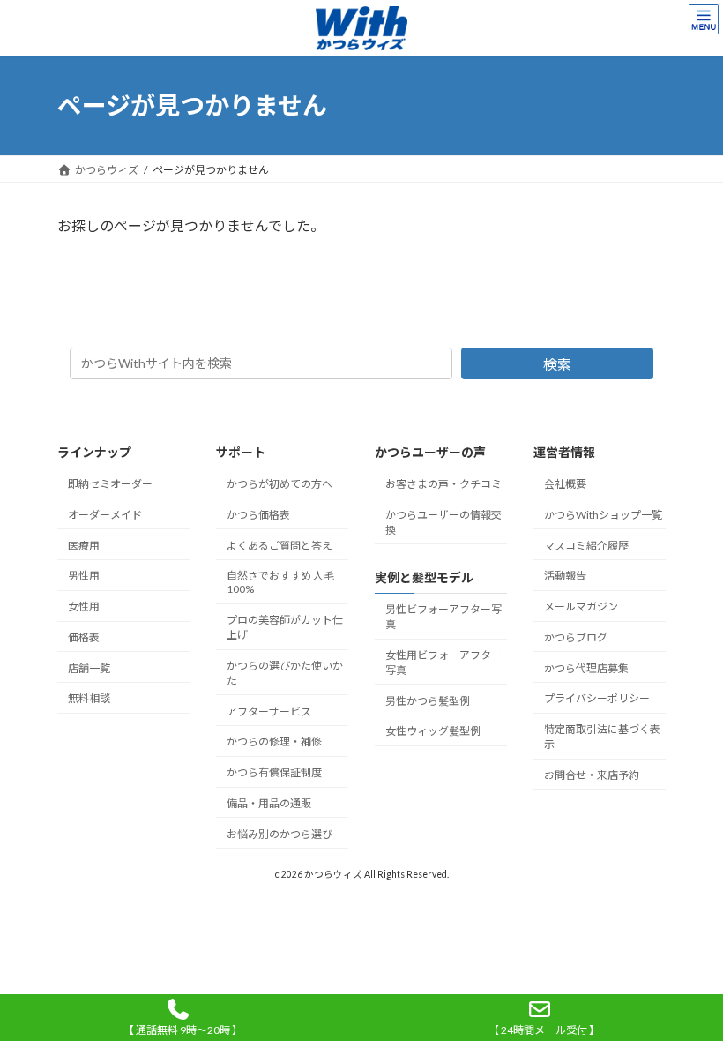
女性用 (84, 606)
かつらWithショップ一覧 (603, 514)
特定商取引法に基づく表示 (602, 737)
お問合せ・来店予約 (591, 775)
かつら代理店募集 (586, 667)
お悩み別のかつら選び (279, 834)
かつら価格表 (258, 514)
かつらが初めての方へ (279, 484)
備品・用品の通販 (269, 803)
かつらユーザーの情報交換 (443, 522)
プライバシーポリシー (597, 698)
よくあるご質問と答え (279, 544)
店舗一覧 (89, 667)
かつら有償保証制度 (274, 772)
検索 (557, 364)
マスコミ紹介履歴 (586, 544)
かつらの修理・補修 (274, 741)
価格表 (84, 637)
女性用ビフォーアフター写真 (443, 662)
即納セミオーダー (110, 484)
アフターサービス (269, 710)
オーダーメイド (105, 514)
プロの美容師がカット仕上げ (285, 627)
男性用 (84, 575)
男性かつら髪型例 (427, 701)
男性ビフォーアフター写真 (443, 617)
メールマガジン (581, 606)
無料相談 (89, 698)
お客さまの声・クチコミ (443, 484)
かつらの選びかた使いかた (285, 673)
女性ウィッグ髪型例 (433, 731)
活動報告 (565, 575)
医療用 (84, 544)
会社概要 (565, 484)
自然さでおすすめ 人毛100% (280, 582)
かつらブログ (575, 637)
